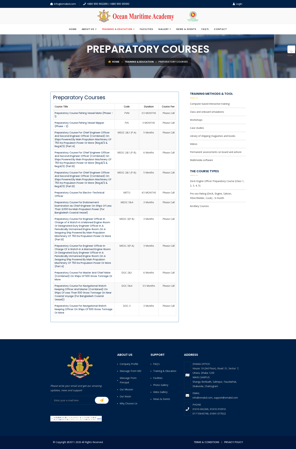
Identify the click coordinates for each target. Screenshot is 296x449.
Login (238, 4)
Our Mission (126, 389)
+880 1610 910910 (119, 4)
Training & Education (117, 29)
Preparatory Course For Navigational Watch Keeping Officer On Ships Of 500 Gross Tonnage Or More (83, 309)
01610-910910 (218, 409)
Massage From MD (130, 371)
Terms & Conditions (206, 442)
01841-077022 (218, 413)
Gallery (163, 29)
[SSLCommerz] (76, 418)
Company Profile (129, 364)
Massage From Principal (128, 380)
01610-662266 (200, 409)
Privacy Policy (233, 442)
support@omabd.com (226, 397)
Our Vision (125, 396)
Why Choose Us (128, 403)
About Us (88, 29)
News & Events (186, 29)
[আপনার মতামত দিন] (291, 49)
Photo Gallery (160, 385)
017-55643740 (200, 413)
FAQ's (205, 29)
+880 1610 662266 (97, 4)
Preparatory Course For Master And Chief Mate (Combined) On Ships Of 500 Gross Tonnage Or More (83, 276)
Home (72, 29)
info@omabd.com (65, 4)
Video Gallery (160, 392)
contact (220, 29)
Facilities (146, 29)
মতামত (290, 55)
